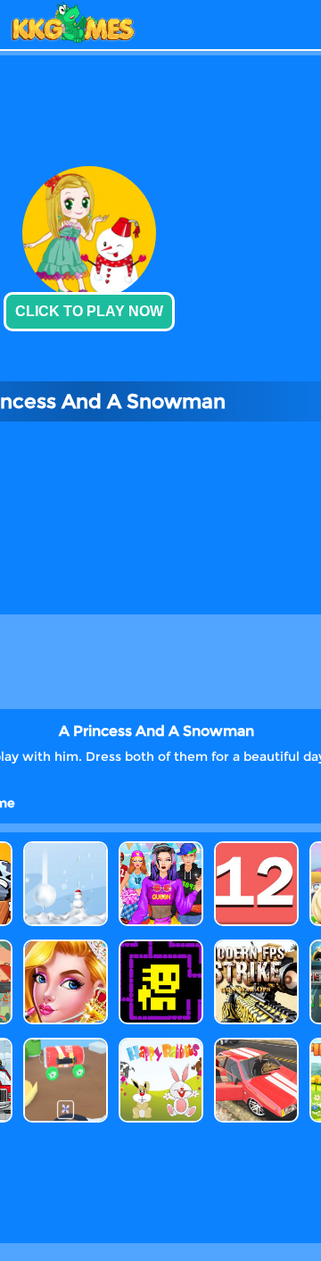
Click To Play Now (89, 311)
